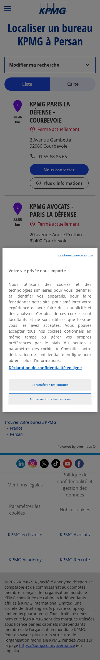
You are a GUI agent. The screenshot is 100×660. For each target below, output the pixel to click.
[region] (50, 330)
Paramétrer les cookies (50, 385)
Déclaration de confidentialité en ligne (45, 367)
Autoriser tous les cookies (50, 399)
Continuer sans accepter (75, 255)
